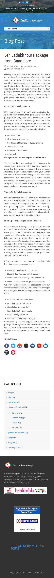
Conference (13, 402)
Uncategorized (14, 447)
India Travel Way (15, 69)
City (9, 397)
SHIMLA (15, 427)
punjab (11, 437)
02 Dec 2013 (12, 66)
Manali (14, 423)
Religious (12, 442)
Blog (10, 392)
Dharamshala (17, 418)
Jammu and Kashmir (16, 433)
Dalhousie (16, 413)
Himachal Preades (15, 407)
